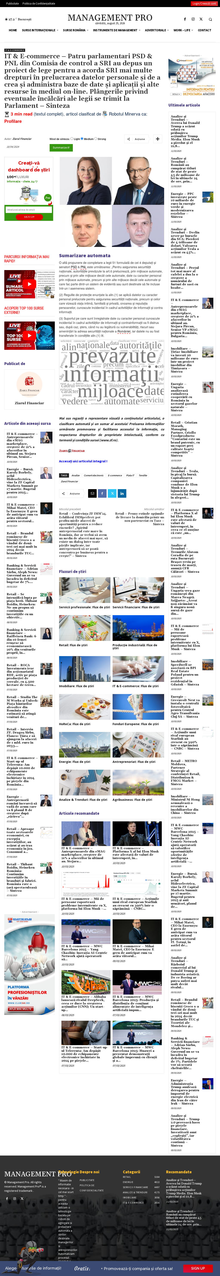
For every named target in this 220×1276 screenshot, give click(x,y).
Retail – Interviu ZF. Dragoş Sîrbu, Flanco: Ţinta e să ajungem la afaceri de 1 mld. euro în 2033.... (22, 737)
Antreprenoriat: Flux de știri (134, 762)
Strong (102, 139)
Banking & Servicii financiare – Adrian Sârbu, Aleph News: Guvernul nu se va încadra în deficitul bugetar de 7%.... (22, 574)
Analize (75, 475)
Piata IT (130, 475)
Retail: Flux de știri (73, 645)
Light (77, 139)
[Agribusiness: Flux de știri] (138, 782)
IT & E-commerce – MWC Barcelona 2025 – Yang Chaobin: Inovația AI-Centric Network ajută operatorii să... (84, 953)
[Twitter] (201, 19)
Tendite (143, 475)
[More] (157, 139)
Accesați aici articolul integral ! (83, 461)
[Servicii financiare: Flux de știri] (138, 590)
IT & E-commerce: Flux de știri (136, 686)
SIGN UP (198, 1268)
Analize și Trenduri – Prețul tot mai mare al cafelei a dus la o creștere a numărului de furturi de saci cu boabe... (185, 276)
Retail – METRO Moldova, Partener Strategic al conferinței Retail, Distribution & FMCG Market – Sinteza (185, 772)
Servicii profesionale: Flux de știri (84, 607)
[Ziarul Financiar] (29, 384)
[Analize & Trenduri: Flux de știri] (85, 782)
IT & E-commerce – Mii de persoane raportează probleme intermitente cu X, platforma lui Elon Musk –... (84, 904)
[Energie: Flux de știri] (85, 745)
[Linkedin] (122, 493)
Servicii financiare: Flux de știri (136, 607)
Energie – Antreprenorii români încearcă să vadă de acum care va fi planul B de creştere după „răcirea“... (22, 807)
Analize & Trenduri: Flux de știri (83, 800)
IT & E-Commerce (14, 50)
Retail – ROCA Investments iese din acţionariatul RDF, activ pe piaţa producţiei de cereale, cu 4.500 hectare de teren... (22, 675)
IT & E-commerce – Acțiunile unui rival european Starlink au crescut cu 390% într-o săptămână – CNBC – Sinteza (185, 739)
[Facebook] (185, 19)
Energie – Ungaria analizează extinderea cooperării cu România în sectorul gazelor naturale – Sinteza (184, 397)
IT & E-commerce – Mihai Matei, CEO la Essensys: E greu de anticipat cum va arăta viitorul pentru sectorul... (22, 513)
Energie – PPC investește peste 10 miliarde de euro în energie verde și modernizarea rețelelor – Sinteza (184, 205)
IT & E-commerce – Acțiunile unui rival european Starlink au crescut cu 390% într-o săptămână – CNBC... (136, 904)
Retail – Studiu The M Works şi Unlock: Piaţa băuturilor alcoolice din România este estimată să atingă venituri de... (22, 707)
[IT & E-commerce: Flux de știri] (138, 669)
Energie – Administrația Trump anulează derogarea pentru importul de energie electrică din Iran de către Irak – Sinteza (185, 1092)
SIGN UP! (29, 217)
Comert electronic (94, 475)
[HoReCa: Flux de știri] (85, 707)
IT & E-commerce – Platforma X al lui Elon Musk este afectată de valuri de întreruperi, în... (136, 853)
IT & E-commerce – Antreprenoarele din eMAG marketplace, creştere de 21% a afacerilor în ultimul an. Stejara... (83, 855)
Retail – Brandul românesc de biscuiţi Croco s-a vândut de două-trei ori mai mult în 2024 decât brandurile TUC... (22, 543)
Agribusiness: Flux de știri (132, 800)
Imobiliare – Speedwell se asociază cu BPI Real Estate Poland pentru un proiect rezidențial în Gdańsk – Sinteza (185, 673)
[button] (210, 19)
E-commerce (115, 475)
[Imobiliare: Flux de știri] (85, 669)
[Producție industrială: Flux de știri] (138, 628)
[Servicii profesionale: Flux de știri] (85, 590)
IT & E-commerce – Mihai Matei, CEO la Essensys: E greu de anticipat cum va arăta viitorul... (133, 951)
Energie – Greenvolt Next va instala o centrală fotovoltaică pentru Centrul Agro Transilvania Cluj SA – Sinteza (185, 706)
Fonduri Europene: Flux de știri (136, 724)
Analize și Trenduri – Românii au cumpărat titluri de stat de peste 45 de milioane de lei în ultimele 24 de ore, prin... (185, 170)
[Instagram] (193, 19)
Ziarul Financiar (21, 139)
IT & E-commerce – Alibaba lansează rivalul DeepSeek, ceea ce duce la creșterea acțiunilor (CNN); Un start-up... (83, 1003)
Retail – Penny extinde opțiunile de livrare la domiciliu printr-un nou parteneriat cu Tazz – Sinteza (139, 519)
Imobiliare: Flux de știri (76, 686)
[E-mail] (92, 493)
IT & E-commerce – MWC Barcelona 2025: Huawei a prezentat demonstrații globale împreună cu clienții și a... (135, 1054)
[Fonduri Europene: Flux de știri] (138, 707)
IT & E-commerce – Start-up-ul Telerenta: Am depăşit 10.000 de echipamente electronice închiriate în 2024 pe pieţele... (84, 1054)
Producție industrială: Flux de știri (135, 646)
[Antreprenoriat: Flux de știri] (138, 745)
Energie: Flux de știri (74, 762)
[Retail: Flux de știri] (85, 628)
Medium (89, 139)
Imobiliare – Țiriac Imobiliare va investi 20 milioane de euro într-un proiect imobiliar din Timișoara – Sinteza (184, 360)
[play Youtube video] (29, 284)
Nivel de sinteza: (60, 139)
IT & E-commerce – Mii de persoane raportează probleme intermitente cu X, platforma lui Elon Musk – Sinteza (185, 637)
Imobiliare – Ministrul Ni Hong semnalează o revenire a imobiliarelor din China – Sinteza (185, 805)
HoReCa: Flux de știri (74, 724)
